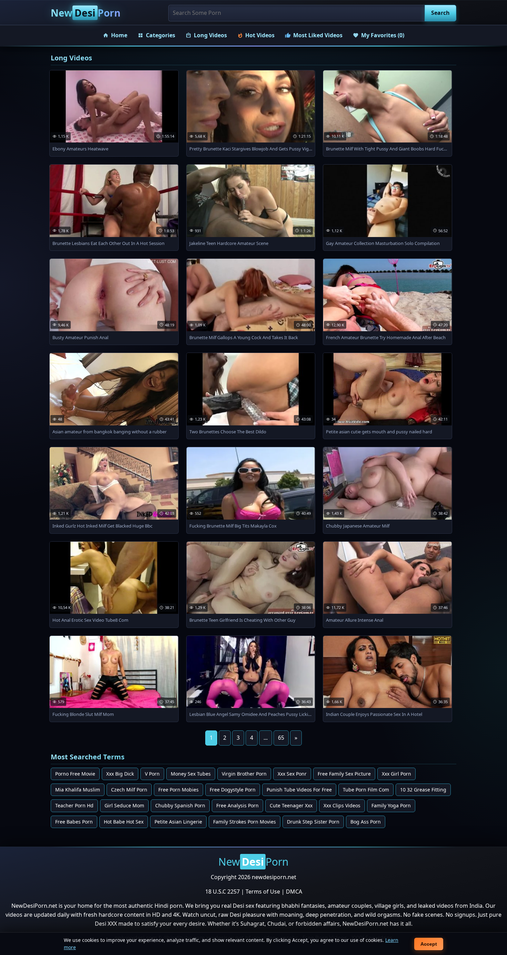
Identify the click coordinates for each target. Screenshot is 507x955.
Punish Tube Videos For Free (299, 789)
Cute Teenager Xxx (291, 805)
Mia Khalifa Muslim (77, 789)
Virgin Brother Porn (244, 773)
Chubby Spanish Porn (180, 805)
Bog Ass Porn (365, 821)
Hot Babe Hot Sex (123, 821)
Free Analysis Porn (237, 805)
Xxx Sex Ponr (292, 773)
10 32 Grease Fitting (423, 789)
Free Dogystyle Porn (233, 789)
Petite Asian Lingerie (178, 821)
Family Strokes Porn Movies (244, 821)
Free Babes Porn (74, 821)
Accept (428, 944)
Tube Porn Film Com (366, 789)
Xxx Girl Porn (396, 773)
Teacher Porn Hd (74, 805)
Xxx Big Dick (120, 773)
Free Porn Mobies (178, 789)
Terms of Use (263, 891)
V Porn (152, 773)
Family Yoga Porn (391, 805)
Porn (85, 12)
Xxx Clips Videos (342, 805)
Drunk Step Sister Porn (313, 821)
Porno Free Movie (75, 773)
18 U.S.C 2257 (222, 891)
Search (440, 13)
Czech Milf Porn (129, 789)
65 (281, 737)
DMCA (294, 891)
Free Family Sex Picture (344, 773)
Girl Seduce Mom (124, 805)
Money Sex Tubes (191, 773)
